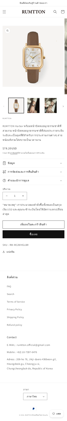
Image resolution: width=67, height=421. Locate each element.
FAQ (9, 286)
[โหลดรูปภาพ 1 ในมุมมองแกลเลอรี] (16, 105)
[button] (4, 12)
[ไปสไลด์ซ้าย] (4, 106)
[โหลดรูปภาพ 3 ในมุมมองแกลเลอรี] (50, 105)
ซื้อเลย (34, 234)
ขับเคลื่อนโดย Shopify (40, 415)
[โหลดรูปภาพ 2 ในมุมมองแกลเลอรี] (33, 105)
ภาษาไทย (32, 396)
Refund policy (14, 324)
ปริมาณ (6, 189)
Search (10, 294)
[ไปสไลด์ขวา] (63, 106)
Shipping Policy (15, 317)
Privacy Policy (14, 309)
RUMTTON (28, 415)
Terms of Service (16, 301)
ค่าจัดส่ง (13, 153)
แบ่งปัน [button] (11, 251)
